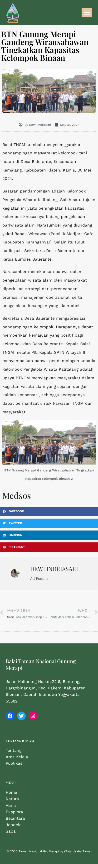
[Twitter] (21, 716)
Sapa (11, 831)
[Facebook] (10, 716)
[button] (49, 511)
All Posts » (39, 579)
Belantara (15, 818)
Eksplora (14, 811)
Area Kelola (17, 756)
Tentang (13, 750)
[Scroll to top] (87, 855)
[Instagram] (33, 716)
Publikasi (15, 763)
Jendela (14, 824)
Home (11, 792)
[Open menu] (87, 12)
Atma (11, 805)
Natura (12, 798)
